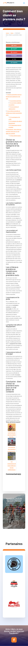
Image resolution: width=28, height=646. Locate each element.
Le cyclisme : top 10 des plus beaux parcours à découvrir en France (14, 499)
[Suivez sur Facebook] (14, 640)
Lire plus (14, 523)
